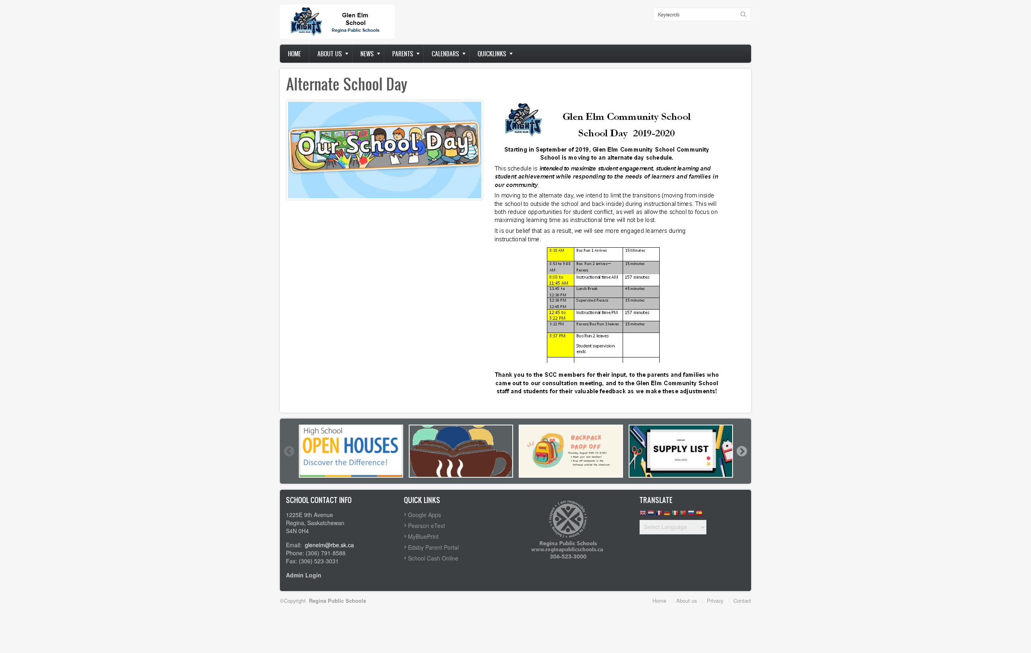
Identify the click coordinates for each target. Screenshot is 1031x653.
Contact (742, 600)
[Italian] (675, 515)
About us (329, 53)
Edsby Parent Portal (433, 547)
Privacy (715, 600)
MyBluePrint (423, 536)
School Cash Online (433, 558)
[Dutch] (651, 515)
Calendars (445, 53)
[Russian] (691, 515)
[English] (643, 515)
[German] (667, 515)
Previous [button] (288, 451)
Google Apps (424, 515)
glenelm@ (318, 545)
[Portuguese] (683, 515)
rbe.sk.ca (342, 545)
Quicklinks (492, 53)
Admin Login (303, 575)
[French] (659, 515)
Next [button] (741, 451)
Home (294, 53)
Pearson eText (426, 526)
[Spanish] (699, 515)
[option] (351, 451)
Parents (402, 53)
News (367, 53)
